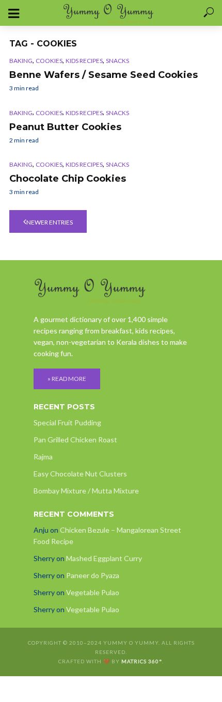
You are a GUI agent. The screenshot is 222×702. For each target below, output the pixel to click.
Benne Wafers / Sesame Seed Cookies (103, 75)
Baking (21, 61)
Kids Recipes (84, 61)
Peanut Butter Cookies (65, 127)
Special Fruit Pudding (67, 422)
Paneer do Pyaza (92, 575)
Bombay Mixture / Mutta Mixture (86, 490)
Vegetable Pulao (92, 592)
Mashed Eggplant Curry (104, 558)
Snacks (117, 61)
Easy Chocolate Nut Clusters (80, 473)
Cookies (49, 61)
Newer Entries (49, 222)
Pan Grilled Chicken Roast (75, 439)
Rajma (43, 456)
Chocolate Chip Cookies (67, 178)
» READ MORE (66, 378)
